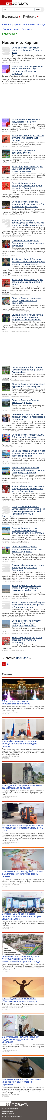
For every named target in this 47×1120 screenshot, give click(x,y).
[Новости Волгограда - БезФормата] (14, 3)
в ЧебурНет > (9, 33)
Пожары (25, 29)
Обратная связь (7, 1112)
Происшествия (11, 29)
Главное (6, 24)
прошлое (22, 658)
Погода (41, 24)
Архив (17, 24)
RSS (20, 1116)
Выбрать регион (8, 1113)
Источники (29, 24)
